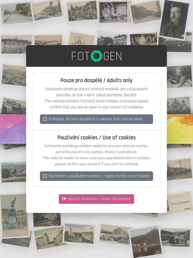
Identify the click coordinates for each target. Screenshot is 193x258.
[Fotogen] (96, 56)
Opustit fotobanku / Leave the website (99, 199)
